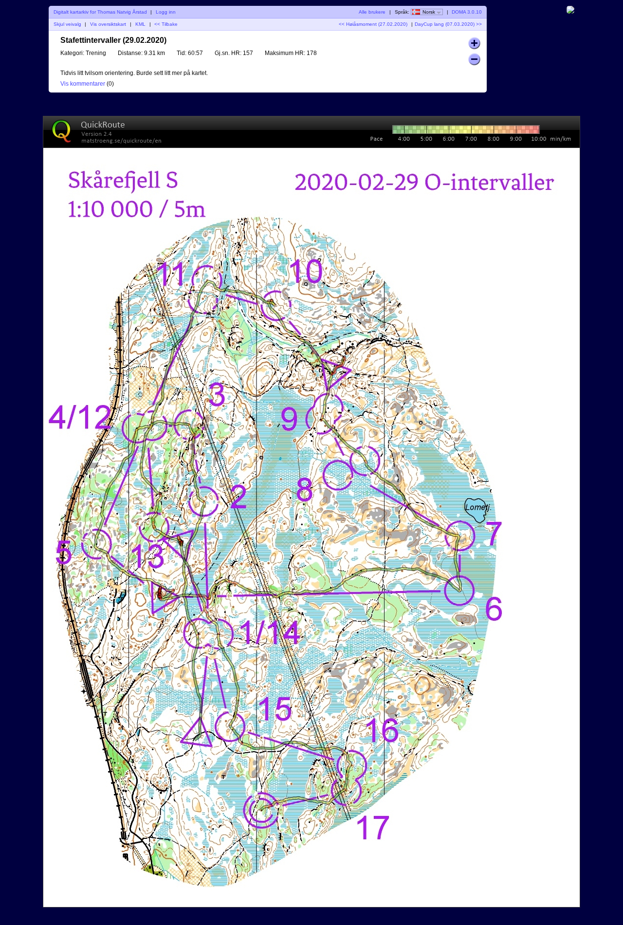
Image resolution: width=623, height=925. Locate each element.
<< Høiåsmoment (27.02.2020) (373, 24)
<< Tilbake (166, 24)
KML (140, 24)
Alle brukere (372, 12)
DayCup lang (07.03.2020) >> (448, 24)
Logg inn (166, 12)
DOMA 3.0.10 (467, 12)
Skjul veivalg (67, 24)
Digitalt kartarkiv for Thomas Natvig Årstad (100, 12)
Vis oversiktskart (108, 24)
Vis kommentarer (82, 83)
